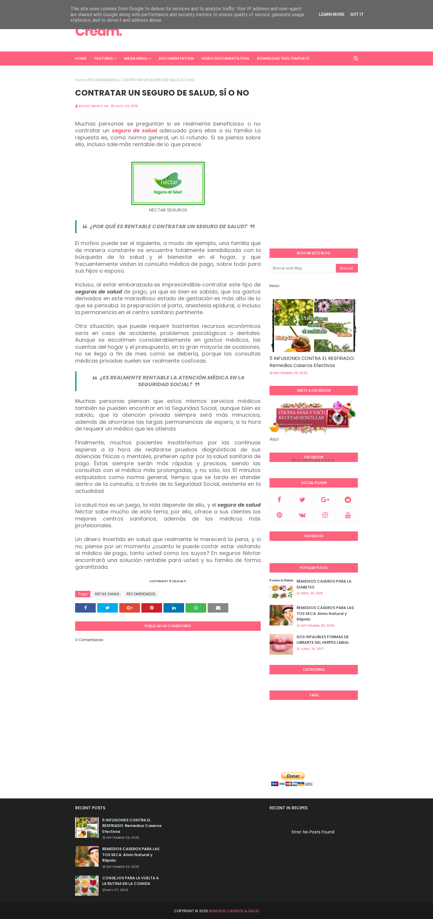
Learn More (331, 14)
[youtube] (348, 515)
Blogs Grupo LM (93, 106)
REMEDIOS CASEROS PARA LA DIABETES (324, 584)
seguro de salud (134, 130)
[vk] (302, 515)
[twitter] (302, 499)
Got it (357, 14)
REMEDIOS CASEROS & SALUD (234, 910)
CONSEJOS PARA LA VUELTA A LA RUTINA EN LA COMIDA (130, 881)
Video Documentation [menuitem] (225, 58)
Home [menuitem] (81, 58)
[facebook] (280, 499)
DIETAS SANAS (107, 593)
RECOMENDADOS (102, 79)
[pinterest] (280, 515)
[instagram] (325, 515)
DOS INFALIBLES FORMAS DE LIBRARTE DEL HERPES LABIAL (323, 640)
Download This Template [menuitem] (283, 58)
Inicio (80, 79)
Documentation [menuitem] (176, 58)
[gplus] (325, 499)
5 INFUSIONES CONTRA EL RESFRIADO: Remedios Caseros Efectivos (312, 362)
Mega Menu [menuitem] (136, 58)
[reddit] (348, 499)
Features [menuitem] (103, 58)
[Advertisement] (250, 31)
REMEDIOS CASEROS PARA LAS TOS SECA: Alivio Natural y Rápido (325, 613)
